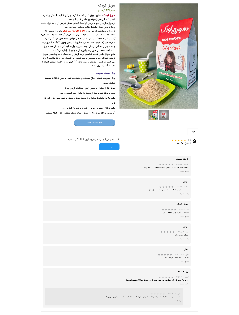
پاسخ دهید (184, 171)
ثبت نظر (109, 146)
